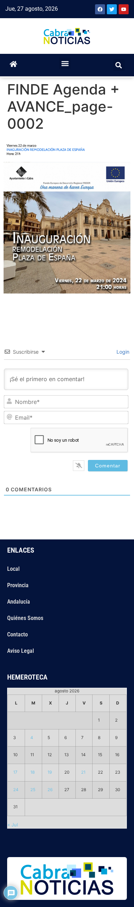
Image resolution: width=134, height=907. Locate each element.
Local (13, 568)
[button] (65, 63)
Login (122, 352)
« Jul (13, 824)
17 (15, 772)
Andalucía (18, 601)
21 (83, 772)
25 (32, 789)
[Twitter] (112, 9)
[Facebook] (100, 9)
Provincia (18, 585)
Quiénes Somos (25, 618)
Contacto (17, 634)
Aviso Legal (20, 650)
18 (32, 772)
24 (16, 789)
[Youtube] (124, 9)
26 (50, 789)
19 (50, 772)
